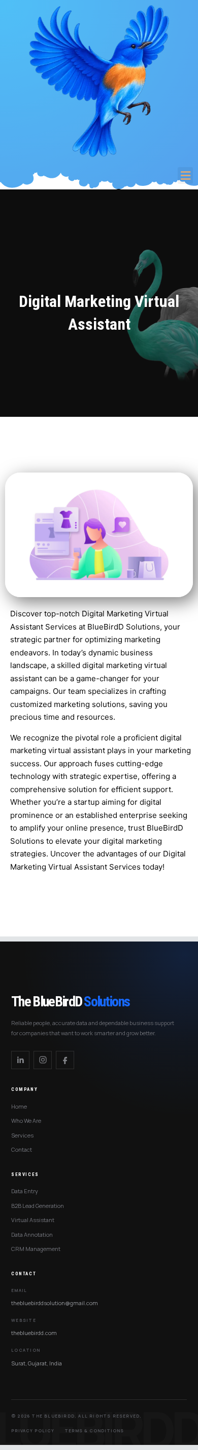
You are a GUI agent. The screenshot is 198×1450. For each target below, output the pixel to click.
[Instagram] (43, 1060)
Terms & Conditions (94, 1430)
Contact (21, 1149)
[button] (185, 175)
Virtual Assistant (32, 1220)
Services (22, 1135)
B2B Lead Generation (37, 1205)
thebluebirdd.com (34, 1333)
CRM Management (35, 1248)
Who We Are (26, 1120)
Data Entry (24, 1191)
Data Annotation (32, 1234)
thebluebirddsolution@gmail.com (54, 1303)
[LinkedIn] (20, 1060)
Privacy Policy (32, 1430)
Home (19, 1106)
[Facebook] (65, 1060)
